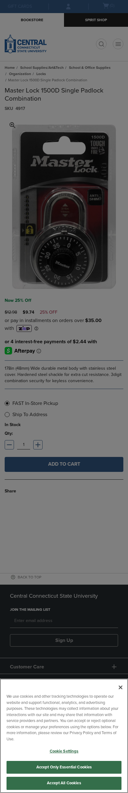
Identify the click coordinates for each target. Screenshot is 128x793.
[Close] (120, 687)
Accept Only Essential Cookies (64, 767)
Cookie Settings (64, 751)
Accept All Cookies (64, 783)
